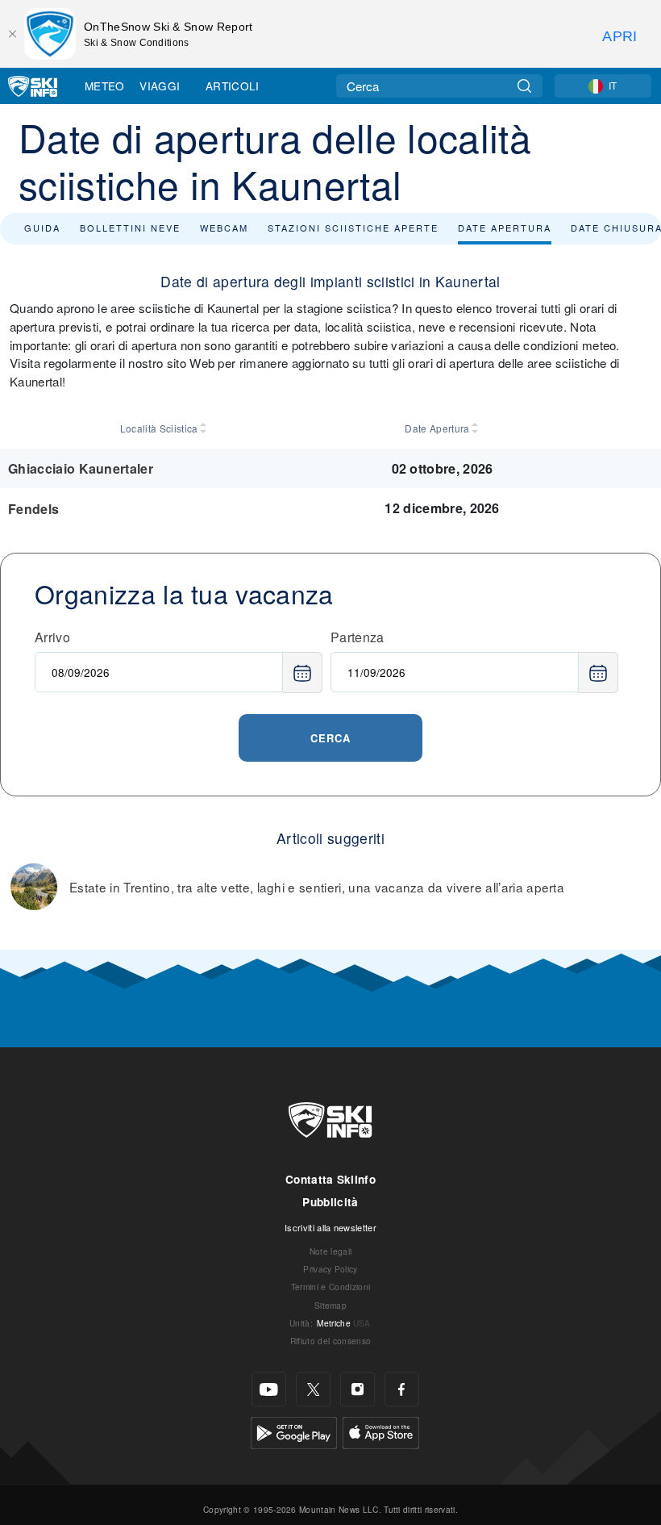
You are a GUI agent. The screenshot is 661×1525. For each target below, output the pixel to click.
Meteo (105, 85)
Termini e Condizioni (330, 1287)
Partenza (357, 637)
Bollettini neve (130, 227)
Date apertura (504, 227)
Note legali (331, 1251)
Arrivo (52, 637)
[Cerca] (524, 86)
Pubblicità (330, 1202)
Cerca (330, 738)
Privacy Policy (330, 1269)
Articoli (233, 85)
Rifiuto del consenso (330, 1341)
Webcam (224, 227)
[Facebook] (402, 1389)
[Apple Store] (381, 1431)
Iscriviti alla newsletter (330, 1227)
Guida (42, 227)
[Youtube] (269, 1389)
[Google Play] (294, 1431)
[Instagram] (357, 1389)
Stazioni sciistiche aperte (353, 227)
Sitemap (330, 1305)
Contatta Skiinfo (330, 1179)
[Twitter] (313, 1389)
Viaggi (159, 85)
